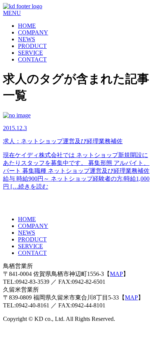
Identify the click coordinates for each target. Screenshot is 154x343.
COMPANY (33, 32)
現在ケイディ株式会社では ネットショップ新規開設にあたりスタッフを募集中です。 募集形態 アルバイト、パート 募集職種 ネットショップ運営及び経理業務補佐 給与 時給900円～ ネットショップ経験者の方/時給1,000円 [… (76, 171)
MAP (116, 274)
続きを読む (33, 186)
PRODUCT (32, 46)
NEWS (26, 39)
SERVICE (30, 52)
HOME (27, 25)
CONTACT (32, 59)
